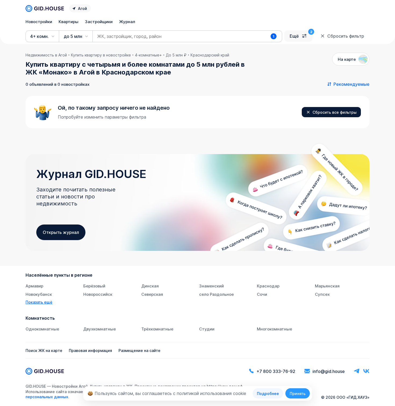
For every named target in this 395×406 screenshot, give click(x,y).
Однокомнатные (42, 329)
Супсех (322, 294)
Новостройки (39, 21)
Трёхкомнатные (157, 329)
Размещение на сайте (139, 350)
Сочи (262, 294)
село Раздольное (216, 294)
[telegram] (356, 371)
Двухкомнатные (99, 329)
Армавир (34, 286)
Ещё (294, 36)
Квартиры (68, 21)
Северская (152, 294)
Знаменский (211, 286)
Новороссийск (97, 294)
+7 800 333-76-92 (276, 371)
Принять (298, 393)
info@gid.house (329, 371)
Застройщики (99, 21)
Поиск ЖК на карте (44, 350)
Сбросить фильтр (345, 36)
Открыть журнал (61, 232)
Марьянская (327, 286)
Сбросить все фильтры (335, 112)
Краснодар (268, 286)
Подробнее (268, 393)
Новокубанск (39, 294)
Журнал (127, 21)
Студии (206, 329)
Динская (150, 286)
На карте (347, 59)
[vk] (366, 371)
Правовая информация (90, 350)
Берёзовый (94, 286)
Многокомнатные (274, 329)
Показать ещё (39, 302)
